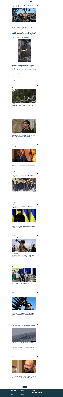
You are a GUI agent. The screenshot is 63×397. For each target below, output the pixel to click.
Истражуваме (23, 393)
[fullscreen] (30, 61)
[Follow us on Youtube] (35, 392)
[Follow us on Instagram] (36, 392)
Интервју (22, 394)
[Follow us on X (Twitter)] (33, 392)
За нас (12, 393)
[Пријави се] (41, 392)
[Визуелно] (59, 1)
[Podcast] (40, 392)
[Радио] (61, 1)
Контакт (12, 394)
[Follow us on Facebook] (32, 392)
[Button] (14, 80)
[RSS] (38, 392)
